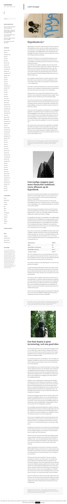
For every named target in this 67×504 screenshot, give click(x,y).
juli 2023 (5, 90)
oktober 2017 (6, 180)
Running (5, 217)
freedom (45, 142)
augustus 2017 (7, 184)
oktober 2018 (6, 159)
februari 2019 (6, 150)
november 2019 (7, 131)
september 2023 (7, 85)
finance (29, 303)
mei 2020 (6, 125)
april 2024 (6, 83)
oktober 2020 (6, 119)
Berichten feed (7, 238)
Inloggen (5, 236)
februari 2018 (6, 173)
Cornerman (8, 5)
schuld (29, 144)
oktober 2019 (6, 134)
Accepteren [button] (37, 502)
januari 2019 (6, 152)
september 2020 (7, 121)
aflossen (47, 140)
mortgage (53, 143)
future (49, 142)
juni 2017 (6, 188)
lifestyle (46, 143)
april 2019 (6, 146)
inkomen (40, 304)
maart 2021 (6, 115)
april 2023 (6, 96)
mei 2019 (6, 144)
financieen (30, 142)
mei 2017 (6, 190)
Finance (5, 202)
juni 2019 (6, 142)
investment (39, 143)
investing (35, 143)
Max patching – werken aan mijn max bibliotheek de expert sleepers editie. (9, 31)
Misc (5, 206)
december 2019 (7, 129)
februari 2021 (6, 117)
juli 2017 (5, 186)
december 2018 (7, 154)
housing (32, 492)
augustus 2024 (7, 75)
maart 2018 (6, 171)
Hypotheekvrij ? (36, 42)
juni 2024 (6, 79)
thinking (5, 221)
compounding (53, 301)
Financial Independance (54, 140)
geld (51, 142)
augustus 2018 (7, 161)
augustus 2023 (7, 88)
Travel (5, 223)
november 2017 (7, 177)
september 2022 (7, 108)
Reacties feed (6, 240)
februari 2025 (6, 62)
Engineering (6, 200)
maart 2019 (6, 148)
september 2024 (7, 73)
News (5, 210)
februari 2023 (6, 100)
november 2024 (7, 69)
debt (58, 301)
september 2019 (7, 136)
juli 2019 (5, 140)
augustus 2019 (7, 138)
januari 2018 (6, 175)
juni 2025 (6, 58)
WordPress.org (7, 242)
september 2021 (7, 113)
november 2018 (7, 157)
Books (5, 198)
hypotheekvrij (30, 143)
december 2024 (7, 67)
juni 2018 (6, 165)
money (49, 143)
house (29, 492)
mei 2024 (6, 81)
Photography (6, 212)
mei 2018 (6, 167)
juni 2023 (6, 92)
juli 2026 (5, 52)
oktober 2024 (6, 71)
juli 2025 (5, 56)
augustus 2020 (7, 123)
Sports (5, 219)
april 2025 (6, 60)
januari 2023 (6, 102)
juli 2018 (5, 163)
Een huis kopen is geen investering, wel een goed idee (43, 342)
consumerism (44, 489)
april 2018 (6, 169)
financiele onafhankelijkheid (37, 142)
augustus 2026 (7, 50)
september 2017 (7, 182)
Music (5, 208)
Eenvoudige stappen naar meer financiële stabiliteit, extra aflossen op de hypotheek (41, 186)
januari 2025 (6, 65)
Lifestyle (5, 204)
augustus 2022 (7, 111)
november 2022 (7, 106)
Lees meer (42, 502)
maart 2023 (6, 98)
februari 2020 (6, 127)
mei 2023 (6, 94)
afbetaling (48, 301)
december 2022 (7, 104)
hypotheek (55, 142)
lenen (43, 143)
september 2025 (7, 54)
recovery (6, 214)
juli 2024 (5, 77)
